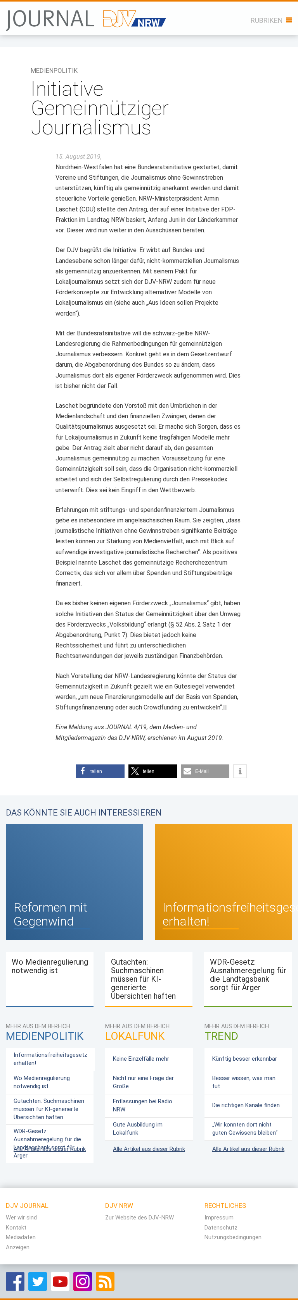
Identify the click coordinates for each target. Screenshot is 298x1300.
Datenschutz (220, 1227)
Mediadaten (21, 1237)
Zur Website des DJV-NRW (139, 1217)
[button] (100, 771)
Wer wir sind (21, 1217)
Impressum (219, 1217)
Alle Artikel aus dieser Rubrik (50, 1148)
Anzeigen (17, 1247)
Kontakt (16, 1227)
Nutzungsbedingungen (233, 1237)
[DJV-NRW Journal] (87, 16)
